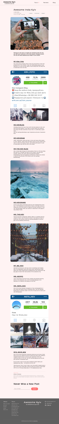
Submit (34, 388)
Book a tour (5, 409)
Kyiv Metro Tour (15, 409)
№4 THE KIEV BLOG (21, 149)
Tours (36, 2)
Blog (54, 2)
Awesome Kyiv (25, 55)
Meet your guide (6, 403)
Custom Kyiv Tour (15, 412)
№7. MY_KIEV (18, 265)
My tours (5, 405)
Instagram (43, 13)
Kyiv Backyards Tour (15, 406)
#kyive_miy (37, 358)
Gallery (4, 408)
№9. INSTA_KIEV (20, 286)
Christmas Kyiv (37, 13)
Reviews (45, 2)
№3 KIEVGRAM (19, 138)
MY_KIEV (16, 271)
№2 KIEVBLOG (19, 125)
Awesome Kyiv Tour (37, 367)
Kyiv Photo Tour (25, 367)
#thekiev (36, 219)
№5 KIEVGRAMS (20, 202)
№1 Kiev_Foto (19, 61)
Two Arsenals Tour (15, 415)
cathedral (30, 13)
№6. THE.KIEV (19, 214)
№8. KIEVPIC (18, 276)
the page (20, 208)
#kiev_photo (38, 65)
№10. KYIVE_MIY (20, 352)
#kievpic (37, 279)
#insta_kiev (16, 290)
